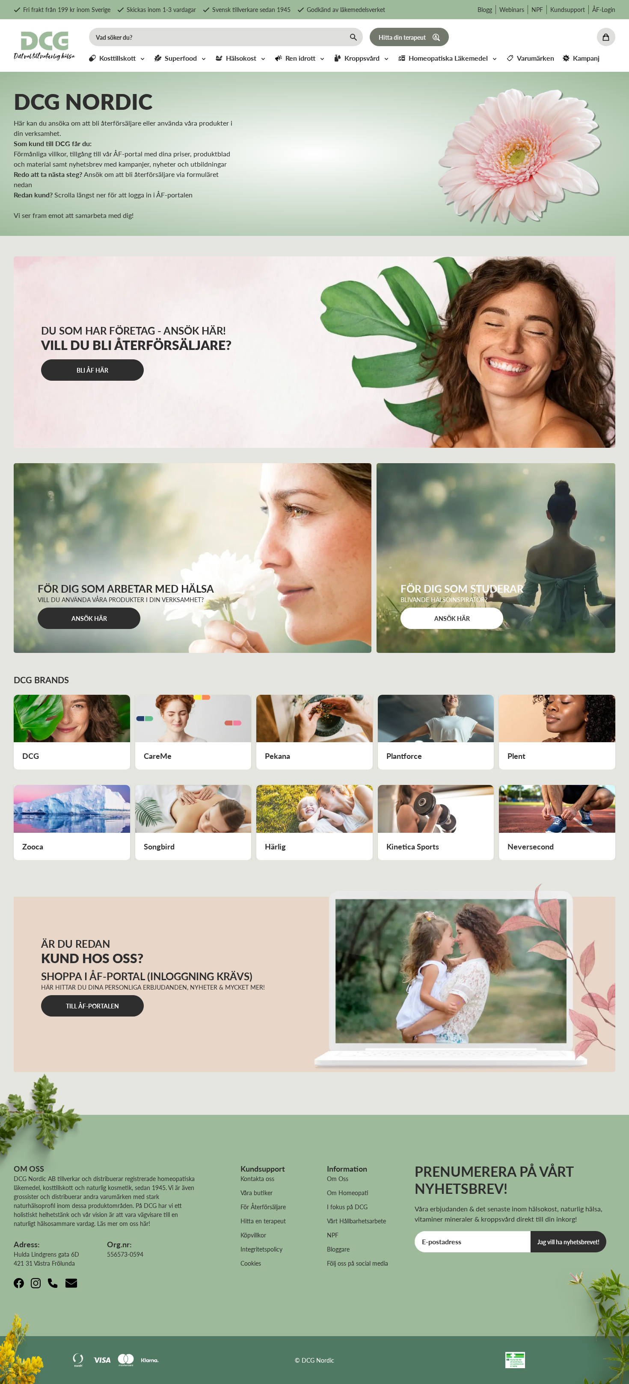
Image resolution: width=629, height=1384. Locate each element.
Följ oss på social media (357, 1263)
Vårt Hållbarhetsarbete (356, 1221)
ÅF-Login (603, 9)
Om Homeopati (347, 1192)
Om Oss (337, 1178)
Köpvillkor (253, 1235)
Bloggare (338, 1249)
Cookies (250, 1263)
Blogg (485, 9)
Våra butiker (256, 1192)
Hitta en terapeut (263, 1221)
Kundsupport (567, 9)
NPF (537, 9)
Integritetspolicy (261, 1249)
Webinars (511, 9)
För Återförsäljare (263, 1206)
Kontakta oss (257, 1178)
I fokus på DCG (347, 1206)
